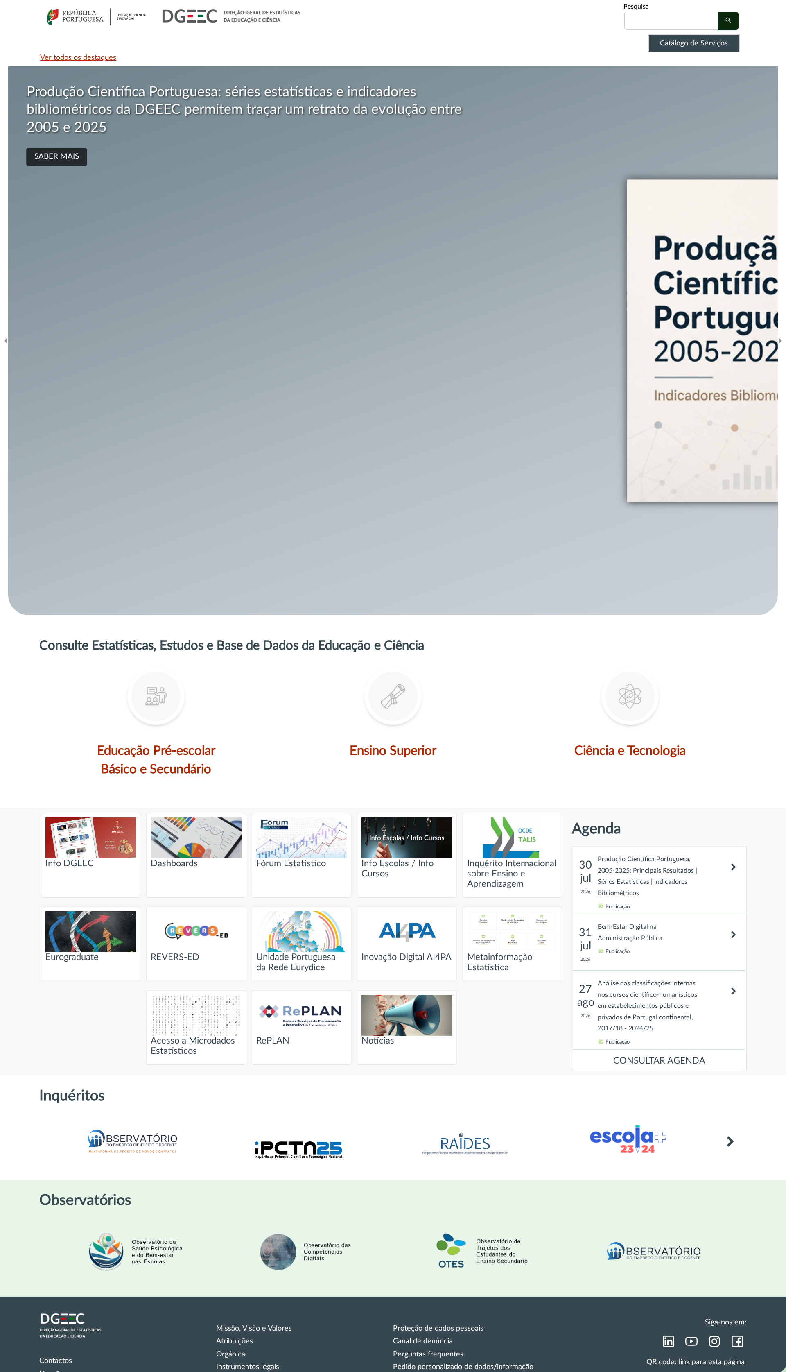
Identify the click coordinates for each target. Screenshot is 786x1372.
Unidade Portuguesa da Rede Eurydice (296, 962)
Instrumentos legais (247, 1367)
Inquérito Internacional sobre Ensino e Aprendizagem (511, 873)
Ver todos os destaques (78, 57)
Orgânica (230, 1354)
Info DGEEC (69, 863)
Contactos (55, 1361)
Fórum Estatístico (291, 863)
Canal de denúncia (423, 1341)
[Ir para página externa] (465, 1157)
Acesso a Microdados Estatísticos (193, 1046)
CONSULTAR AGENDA (659, 1061)
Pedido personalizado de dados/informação (463, 1367)
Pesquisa (636, 6)
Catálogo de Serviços (694, 43)
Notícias (377, 1041)
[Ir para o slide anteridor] (5, 340)
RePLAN (272, 1041)
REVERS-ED (175, 957)
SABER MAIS (56, 121)
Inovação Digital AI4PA (406, 957)
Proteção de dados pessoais (438, 1328)
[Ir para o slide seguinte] (780, 340)
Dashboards (174, 863)
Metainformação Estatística (499, 962)
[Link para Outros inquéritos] (730, 1150)
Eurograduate (72, 957)
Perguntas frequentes (428, 1354)
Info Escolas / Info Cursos (397, 868)
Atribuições (234, 1341)
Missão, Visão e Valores (254, 1328)
